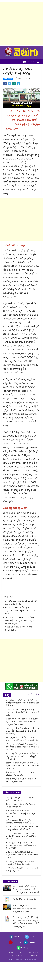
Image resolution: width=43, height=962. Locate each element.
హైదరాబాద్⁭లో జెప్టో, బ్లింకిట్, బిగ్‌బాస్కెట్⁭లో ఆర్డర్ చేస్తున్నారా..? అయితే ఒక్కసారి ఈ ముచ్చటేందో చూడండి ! (22, 722)
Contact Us (20, 952)
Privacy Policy (32, 952)
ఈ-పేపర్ (31, 61)
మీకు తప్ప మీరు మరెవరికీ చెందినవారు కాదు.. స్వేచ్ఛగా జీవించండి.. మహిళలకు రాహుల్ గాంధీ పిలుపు (23, 731)
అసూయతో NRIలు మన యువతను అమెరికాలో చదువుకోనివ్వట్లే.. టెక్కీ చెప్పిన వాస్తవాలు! (20, 813)
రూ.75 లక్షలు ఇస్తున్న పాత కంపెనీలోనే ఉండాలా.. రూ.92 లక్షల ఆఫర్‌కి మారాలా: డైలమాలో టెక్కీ (21, 845)
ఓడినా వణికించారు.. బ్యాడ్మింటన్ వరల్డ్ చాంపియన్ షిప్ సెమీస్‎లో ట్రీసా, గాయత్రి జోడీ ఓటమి (22, 712)
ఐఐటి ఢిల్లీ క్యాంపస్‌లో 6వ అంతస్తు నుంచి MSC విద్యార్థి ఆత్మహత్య (21, 780)
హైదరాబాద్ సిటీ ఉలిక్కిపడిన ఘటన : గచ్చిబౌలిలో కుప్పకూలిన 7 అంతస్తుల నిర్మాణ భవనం (22, 855)
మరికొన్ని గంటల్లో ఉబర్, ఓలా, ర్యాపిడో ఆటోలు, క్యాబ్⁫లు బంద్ (20, 799)
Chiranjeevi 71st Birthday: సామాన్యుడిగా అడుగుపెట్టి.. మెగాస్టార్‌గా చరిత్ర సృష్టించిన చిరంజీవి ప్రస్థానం (20, 620)
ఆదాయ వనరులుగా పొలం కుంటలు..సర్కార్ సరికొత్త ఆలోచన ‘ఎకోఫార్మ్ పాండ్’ (22, 828)
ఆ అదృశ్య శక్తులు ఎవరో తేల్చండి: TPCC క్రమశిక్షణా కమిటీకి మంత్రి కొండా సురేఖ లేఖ (22, 739)
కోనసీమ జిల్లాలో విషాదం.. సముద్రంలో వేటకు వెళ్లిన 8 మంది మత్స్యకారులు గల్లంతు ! (25, 909)
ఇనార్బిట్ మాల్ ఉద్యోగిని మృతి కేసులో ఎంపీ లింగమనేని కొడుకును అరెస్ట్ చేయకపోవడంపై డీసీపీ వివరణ (23, 703)
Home (11, 952)
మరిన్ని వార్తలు (33, 694)
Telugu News (32, 955)
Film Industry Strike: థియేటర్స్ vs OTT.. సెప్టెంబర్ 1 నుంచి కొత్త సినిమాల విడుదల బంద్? (20, 611)
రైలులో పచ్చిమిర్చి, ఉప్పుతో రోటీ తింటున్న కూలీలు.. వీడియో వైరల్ (20, 806)
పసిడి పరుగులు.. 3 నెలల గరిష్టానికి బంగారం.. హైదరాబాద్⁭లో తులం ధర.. (20, 822)
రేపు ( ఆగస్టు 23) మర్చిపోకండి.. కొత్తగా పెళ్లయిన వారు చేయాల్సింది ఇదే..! (20, 863)
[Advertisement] (21, 23)
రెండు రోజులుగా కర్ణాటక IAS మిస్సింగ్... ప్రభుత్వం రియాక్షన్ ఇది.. (20, 774)
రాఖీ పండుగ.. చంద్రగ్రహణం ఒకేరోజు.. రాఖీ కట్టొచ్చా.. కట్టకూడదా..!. (22, 870)
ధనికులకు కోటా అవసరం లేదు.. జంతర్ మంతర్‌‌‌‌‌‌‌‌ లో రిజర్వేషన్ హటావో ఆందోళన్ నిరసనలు (21, 836)
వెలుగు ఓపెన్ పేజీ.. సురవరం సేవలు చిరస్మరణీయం (18, 629)
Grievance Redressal (17, 955)
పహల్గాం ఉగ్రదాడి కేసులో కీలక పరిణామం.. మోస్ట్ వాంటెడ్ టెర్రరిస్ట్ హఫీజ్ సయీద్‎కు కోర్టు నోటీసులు (22, 747)
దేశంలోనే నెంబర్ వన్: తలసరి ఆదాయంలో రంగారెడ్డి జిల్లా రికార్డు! (21, 603)
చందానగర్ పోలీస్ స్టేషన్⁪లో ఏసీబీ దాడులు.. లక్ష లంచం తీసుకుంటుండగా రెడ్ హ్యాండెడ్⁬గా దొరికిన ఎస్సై (22, 766)
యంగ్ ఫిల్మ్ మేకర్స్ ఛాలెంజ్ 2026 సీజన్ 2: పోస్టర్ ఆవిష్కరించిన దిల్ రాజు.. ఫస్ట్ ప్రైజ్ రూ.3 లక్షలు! (22, 756)
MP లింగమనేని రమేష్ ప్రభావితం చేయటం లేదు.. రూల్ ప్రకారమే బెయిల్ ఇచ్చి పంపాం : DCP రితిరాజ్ (26, 889)
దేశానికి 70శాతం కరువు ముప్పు (24, 899)
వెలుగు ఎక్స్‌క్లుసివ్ (8, 79)
